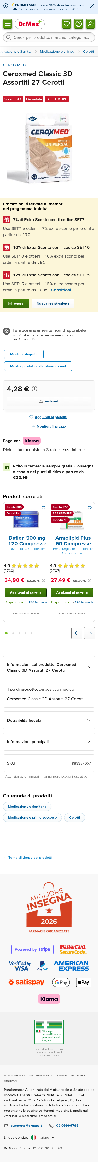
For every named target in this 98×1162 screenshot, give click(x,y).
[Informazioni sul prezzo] (34, 388)
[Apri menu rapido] (7, 23)
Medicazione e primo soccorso (32, 817)
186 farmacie (38, 602)
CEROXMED (14, 64)
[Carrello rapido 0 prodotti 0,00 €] (90, 23)
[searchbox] (49, 37)
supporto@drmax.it (26, 1125)
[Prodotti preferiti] (66, 23)
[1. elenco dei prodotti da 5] (6, 633)
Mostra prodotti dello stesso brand (38, 366)
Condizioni (61, 289)
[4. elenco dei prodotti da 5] (25, 633)
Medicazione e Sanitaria (27, 806)
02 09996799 (67, 1125)
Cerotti (74, 817)
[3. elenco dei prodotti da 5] (19, 633)
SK (47, 1148)
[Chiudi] (92, 6)
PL (53, 1148)
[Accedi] (78, 23)
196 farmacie (84, 602)
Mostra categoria (23, 354)
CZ (40, 1148)
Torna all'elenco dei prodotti (30, 857)
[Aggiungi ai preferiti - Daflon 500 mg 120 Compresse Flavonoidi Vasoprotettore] (43, 507)
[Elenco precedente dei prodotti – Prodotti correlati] (76, 633)
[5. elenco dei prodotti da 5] (32, 633)
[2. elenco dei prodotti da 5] (13, 633)
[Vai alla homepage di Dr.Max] (30, 24)
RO (59, 1148)
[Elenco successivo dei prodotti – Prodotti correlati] (89, 633)
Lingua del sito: (16, 1137)
